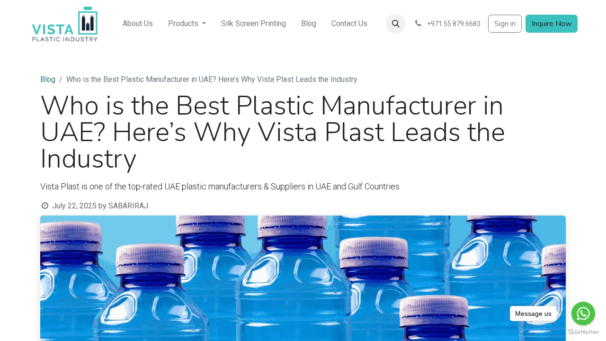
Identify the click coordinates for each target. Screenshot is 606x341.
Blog (47, 79)
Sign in (505, 23)
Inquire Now (551, 23)
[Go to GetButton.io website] (583, 331)
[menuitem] (137, 23)
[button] (396, 24)
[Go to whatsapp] (583, 313)
